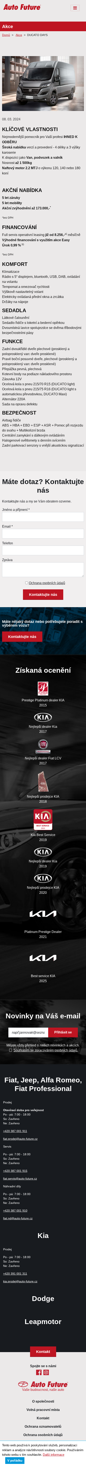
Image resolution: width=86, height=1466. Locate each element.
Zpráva (7, 560)
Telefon (7, 543)
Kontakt (43, 1351)
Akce (19, 35)
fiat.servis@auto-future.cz (20, 1178)
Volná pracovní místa (43, 1410)
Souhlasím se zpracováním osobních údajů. (46, 1050)
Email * (7, 526)
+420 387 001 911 (15, 1131)
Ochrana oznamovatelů (43, 1427)
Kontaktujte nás (43, 594)
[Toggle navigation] (75, 8)
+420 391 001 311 (15, 1273)
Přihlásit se (63, 1032)
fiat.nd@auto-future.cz (18, 1218)
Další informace (53, 1454)
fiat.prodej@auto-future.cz (20, 1138)
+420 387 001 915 (15, 1170)
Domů (6, 35)
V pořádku (14, 1460)
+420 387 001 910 (15, 1210)
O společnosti (43, 1401)
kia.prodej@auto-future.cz (20, 1281)
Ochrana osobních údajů (47, 583)
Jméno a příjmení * (16, 509)
